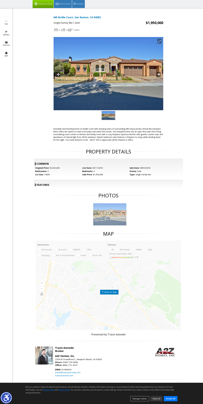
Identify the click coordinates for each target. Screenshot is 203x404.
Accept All (170, 398)
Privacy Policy (48, 390)
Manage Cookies (140, 398)
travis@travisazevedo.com (68, 372)
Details (6, 35)
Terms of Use (64, 390)
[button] (6, 397)
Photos (6, 45)
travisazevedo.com (64, 375)
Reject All (156, 398)
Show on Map (110, 292)
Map (6, 56)
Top (6, 24)
